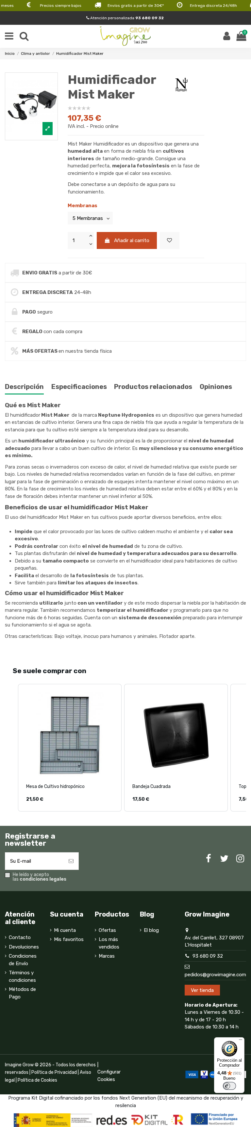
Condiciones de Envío (23, 959)
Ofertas (107, 930)
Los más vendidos (109, 943)
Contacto (20, 937)
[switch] (229, 1086)
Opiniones (216, 387)
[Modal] (31, 106)
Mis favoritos (69, 939)
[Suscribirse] (71, 861)
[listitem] (70, 747)
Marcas (107, 956)
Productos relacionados (153, 387)
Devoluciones (24, 947)
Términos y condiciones (22, 976)
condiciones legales (43, 879)
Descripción (24, 387)
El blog (151, 930)
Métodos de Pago (22, 993)
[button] (11, 748)
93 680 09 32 (207, 956)
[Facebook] (208, 858)
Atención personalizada (126, 18)
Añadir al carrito (131, 240)
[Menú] (240, 1041)
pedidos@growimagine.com (215, 975)
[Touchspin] (90, 236)
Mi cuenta (65, 930)
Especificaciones (79, 387)
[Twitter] (224, 858)
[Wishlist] (169, 240)
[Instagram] (240, 858)
